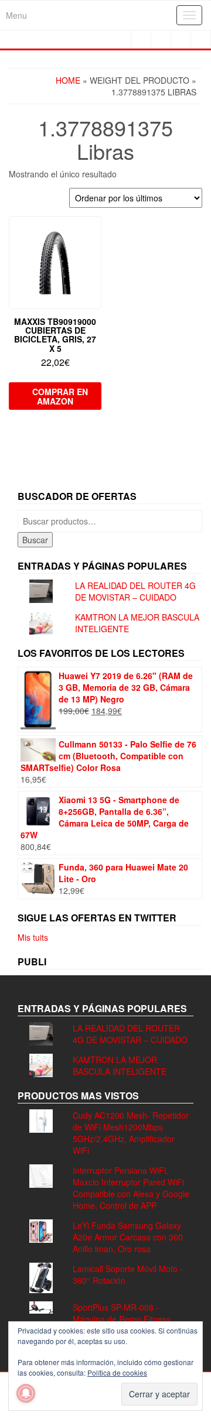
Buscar (35, 540)
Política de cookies (117, 1372)
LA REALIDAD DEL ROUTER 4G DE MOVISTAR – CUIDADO (135, 591)
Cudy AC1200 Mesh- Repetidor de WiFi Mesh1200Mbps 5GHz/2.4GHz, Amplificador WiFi (131, 1132)
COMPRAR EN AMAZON (60, 396)
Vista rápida (95, 233)
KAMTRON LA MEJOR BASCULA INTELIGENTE (119, 1065)
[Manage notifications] (25, 1393)
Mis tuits (33, 937)
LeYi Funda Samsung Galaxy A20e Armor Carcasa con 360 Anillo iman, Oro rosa (128, 1237)
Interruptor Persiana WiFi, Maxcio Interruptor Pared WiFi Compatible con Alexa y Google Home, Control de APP (131, 1187)
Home (68, 80)
